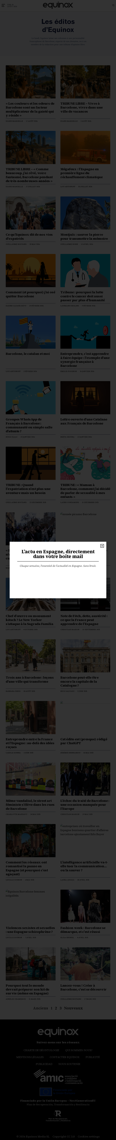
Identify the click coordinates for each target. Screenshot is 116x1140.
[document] (58, 570)
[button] (102, 546)
